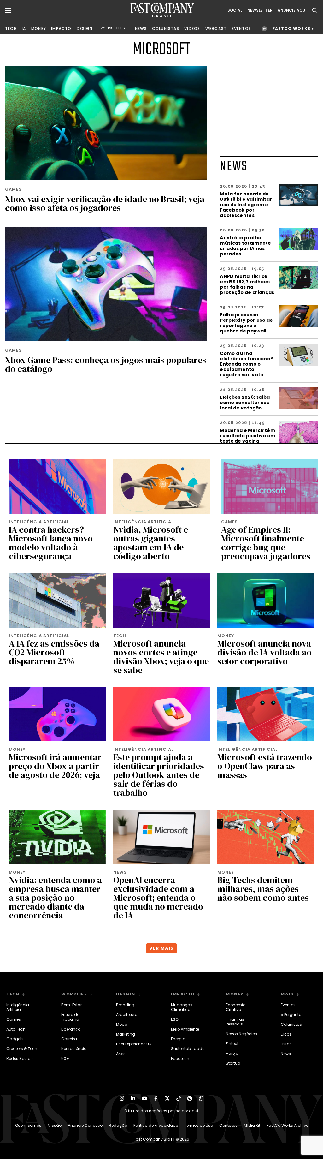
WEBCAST (215, 28)
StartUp (233, 1063)
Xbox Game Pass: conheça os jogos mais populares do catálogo (105, 364)
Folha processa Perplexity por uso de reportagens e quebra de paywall (246, 323)
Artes (121, 1053)
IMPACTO (61, 28)
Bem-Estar (71, 1004)
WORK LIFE (111, 28)
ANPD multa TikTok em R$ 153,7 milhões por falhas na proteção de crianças (247, 284)
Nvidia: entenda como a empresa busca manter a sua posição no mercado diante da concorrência (55, 897)
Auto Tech (16, 1029)
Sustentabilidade (187, 1048)
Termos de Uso (198, 1125)
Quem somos (28, 1125)
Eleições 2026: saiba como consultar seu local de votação (245, 402)
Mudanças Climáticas (182, 1007)
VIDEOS (192, 28)
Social (234, 10)
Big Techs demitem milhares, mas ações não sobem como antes (263, 889)
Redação (118, 1125)
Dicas (286, 1034)
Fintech (233, 1043)
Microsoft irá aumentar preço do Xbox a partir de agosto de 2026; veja (55, 766)
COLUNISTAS (165, 28)
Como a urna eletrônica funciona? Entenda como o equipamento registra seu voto (246, 364)
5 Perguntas (292, 1014)
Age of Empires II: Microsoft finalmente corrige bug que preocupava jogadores (265, 542)
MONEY (38, 28)
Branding (125, 1004)
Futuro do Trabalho (70, 1017)
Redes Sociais (20, 1058)
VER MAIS (161, 948)
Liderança (71, 1029)
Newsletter (260, 10)
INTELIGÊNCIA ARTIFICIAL (39, 522)
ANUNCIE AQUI (292, 10)
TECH (11, 28)
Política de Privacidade (155, 1125)
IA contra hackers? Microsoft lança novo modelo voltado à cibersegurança (51, 542)
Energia (178, 1039)
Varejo (232, 1053)
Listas (286, 1044)
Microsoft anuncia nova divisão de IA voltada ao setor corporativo (264, 652)
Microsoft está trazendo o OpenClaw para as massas (264, 766)
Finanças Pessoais (235, 1021)
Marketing (125, 1034)
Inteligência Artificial (17, 1007)
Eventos (288, 1004)
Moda (121, 1024)
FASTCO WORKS (291, 28)
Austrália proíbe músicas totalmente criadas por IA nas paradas (245, 246)
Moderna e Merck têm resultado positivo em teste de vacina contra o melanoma (247, 438)
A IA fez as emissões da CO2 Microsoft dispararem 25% (54, 652)
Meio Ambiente (185, 1029)
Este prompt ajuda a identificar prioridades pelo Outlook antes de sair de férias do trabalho (158, 774)
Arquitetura (127, 1014)
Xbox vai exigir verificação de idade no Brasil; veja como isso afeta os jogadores (104, 203)
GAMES (13, 189)
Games (13, 1019)
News (286, 1053)
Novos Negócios (241, 1033)
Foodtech (180, 1058)
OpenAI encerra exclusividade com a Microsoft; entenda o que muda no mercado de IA (158, 897)
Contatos (228, 1125)
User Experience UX (133, 1044)
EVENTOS (241, 28)
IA (24, 28)
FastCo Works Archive (287, 1125)
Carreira (69, 1039)
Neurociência (74, 1048)
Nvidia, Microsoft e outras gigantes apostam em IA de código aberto (150, 542)
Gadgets (15, 1039)
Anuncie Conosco (85, 1125)
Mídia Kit (252, 1125)
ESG (175, 1019)
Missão (55, 1125)
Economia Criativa (236, 1007)
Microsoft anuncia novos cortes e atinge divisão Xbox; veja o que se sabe (161, 656)
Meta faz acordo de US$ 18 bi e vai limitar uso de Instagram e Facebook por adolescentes (246, 204)
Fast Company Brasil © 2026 (161, 1139)
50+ (65, 1058)
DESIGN (84, 28)
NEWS (141, 28)
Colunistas (291, 1024)
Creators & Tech (21, 1048)
